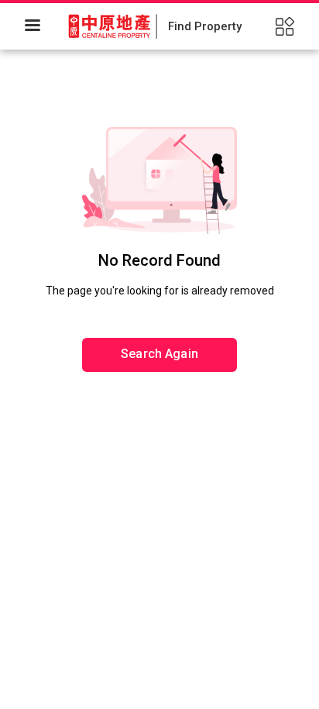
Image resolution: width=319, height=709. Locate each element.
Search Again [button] (159, 353)
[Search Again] (159, 306)
